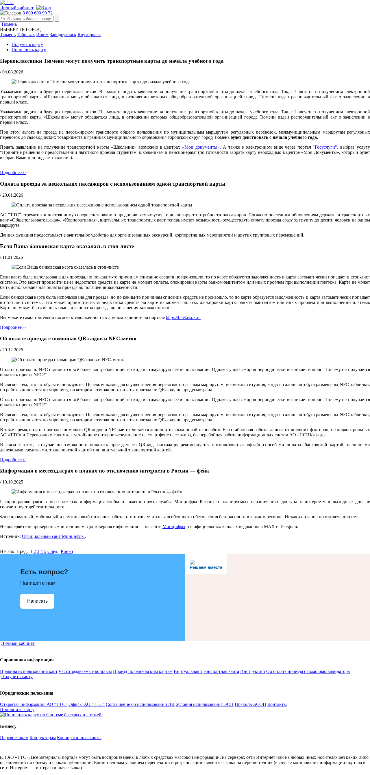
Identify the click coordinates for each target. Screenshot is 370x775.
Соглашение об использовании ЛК (140, 704)
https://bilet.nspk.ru (183, 317)
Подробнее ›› (13, 172)
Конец (67, 551)
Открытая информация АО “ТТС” (33, 704)
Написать (37, 601)
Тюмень (8, 24)
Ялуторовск (89, 34)
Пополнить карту (29, 49)
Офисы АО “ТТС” (87, 704)
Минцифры (173, 526)
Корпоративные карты (79, 737)
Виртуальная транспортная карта (206, 671)
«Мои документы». (201, 147)
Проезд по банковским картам (143, 671)
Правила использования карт (29, 671)
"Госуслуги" (325, 147)
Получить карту (27, 44)
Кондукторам (42, 737)
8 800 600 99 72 (38, 12)
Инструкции (252, 671)
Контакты (277, 704)
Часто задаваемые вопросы (85, 671)
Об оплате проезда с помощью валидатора (308, 671)
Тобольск (26, 34)
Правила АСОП (250, 704)
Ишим (42, 34)
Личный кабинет (17, 7)
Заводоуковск (63, 34)
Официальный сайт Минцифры (53, 536)
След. (52, 551)
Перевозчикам (14, 737)
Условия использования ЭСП (205, 704)
